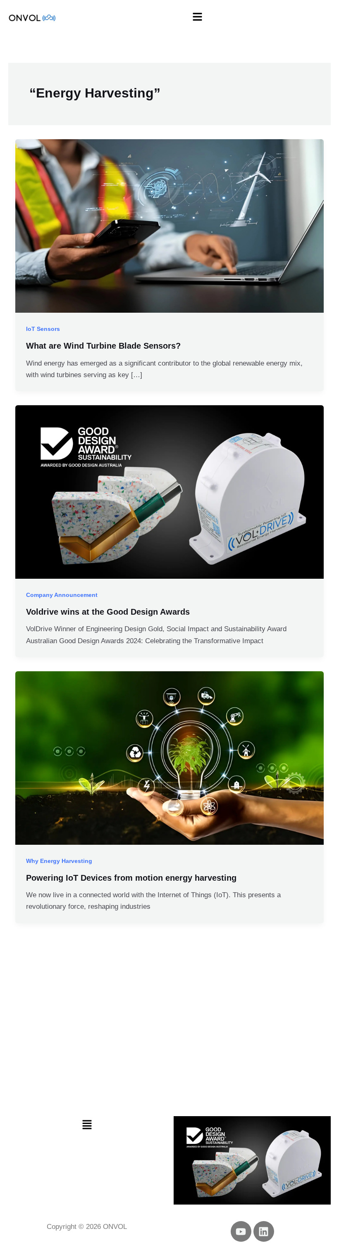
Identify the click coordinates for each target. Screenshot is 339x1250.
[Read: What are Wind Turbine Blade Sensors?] (169, 225)
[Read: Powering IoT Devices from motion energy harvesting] (169, 757)
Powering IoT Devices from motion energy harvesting (131, 877)
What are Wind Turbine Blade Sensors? (103, 345)
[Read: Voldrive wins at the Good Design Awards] (169, 491)
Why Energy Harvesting (59, 861)
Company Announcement (62, 595)
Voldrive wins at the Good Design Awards (108, 611)
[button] (197, 17)
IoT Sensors (43, 329)
